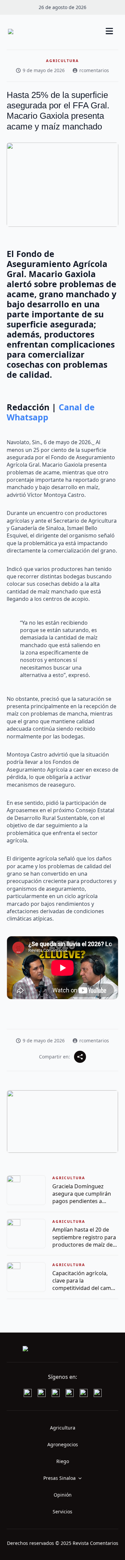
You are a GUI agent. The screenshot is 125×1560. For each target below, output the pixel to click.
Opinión (63, 1495)
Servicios (62, 1511)
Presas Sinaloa (59, 1478)
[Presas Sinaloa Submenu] (82, 1478)
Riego (62, 1461)
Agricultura (62, 1427)
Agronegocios (62, 1444)
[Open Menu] (109, 32)
